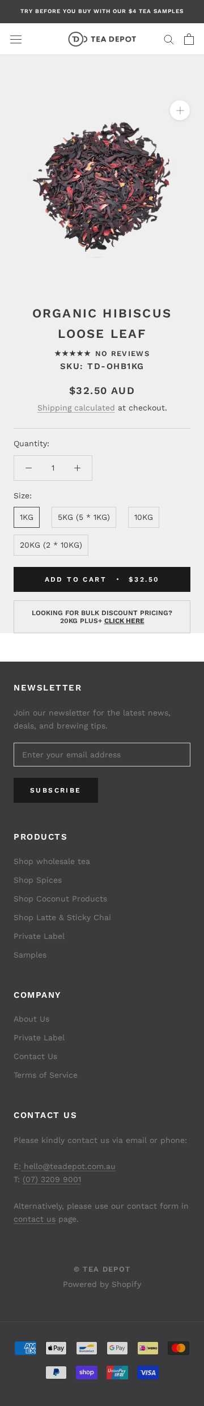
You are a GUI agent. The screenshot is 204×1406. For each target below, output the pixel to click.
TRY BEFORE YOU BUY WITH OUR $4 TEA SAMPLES (102, 11)
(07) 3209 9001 (52, 1179)
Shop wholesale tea (52, 861)
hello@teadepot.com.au (68, 1166)
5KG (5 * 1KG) (84, 517)
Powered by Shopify (102, 1284)
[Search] (169, 39)
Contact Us (35, 1056)
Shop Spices (38, 879)
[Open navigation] (16, 39)
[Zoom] (180, 110)
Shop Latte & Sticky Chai (62, 917)
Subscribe (56, 790)
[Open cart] (189, 39)
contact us (35, 1218)
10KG (143, 517)
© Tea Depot (102, 1269)
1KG (26, 517)
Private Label (39, 936)
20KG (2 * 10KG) (51, 544)
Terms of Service (46, 1074)
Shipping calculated (76, 407)
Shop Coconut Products (60, 898)
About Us (31, 1018)
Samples (30, 954)
